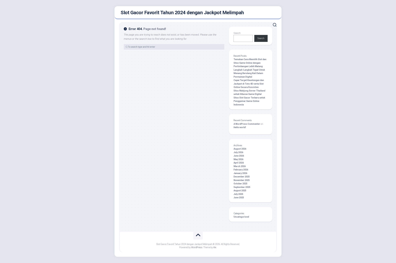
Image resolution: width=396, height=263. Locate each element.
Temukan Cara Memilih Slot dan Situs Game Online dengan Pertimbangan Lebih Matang (250, 63)
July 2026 (238, 152)
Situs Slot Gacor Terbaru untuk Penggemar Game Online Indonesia (249, 101)
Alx (214, 247)
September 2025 (242, 187)
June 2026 (239, 156)
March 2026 (240, 166)
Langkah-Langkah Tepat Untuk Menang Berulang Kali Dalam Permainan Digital (249, 73)
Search (237, 33)
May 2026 (238, 159)
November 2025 (242, 180)
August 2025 (240, 190)
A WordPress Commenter (247, 124)
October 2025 (240, 183)
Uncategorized (241, 217)
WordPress (196, 247)
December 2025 (242, 176)
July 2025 (238, 194)
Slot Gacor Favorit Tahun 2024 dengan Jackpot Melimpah (182, 12)
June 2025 (239, 197)
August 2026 (240, 149)
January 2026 (240, 173)
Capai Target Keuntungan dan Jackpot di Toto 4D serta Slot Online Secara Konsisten (249, 83)
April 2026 (239, 162)
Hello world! (240, 127)
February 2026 (241, 169)
